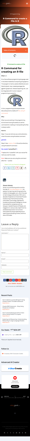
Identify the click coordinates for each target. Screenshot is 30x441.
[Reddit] (19, 280)
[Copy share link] (21, 168)
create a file (11, 143)
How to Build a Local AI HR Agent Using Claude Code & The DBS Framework (13, 300)
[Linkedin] (13, 280)
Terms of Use (21, 428)
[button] (27, 3)
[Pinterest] (16, 280)
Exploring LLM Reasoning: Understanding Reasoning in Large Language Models (14, 320)
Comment (4, 233)
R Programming (15, 14)
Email (3, 259)
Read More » (6, 303)
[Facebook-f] (4, 280)
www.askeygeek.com (15, 189)
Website (3, 265)
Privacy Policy (21, 426)
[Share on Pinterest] (17, 168)
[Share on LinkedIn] (9, 168)
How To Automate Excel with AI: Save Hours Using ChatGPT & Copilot (13, 313)
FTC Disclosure (14, 428)
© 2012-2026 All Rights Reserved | (10, 426)
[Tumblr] (25, 280)
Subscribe (15, 386)
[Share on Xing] (13, 168)
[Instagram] (22, 280)
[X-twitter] (7, 280)
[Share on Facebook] (4, 168)
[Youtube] (10, 280)
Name (3, 252)
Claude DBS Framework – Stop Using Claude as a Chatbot (13, 307)
